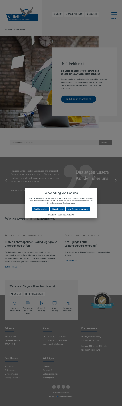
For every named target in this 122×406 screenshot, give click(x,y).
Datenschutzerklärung (66, 214)
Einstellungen (57, 209)
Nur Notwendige (40, 209)
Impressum (52, 214)
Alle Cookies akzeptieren (78, 209)
